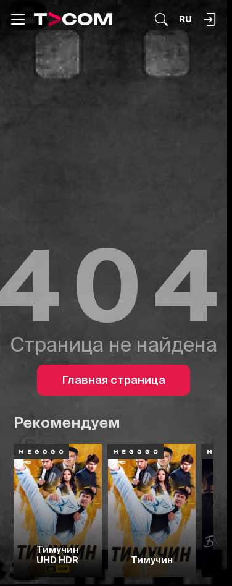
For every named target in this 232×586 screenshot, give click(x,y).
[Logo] (73, 19)
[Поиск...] (161, 19)
